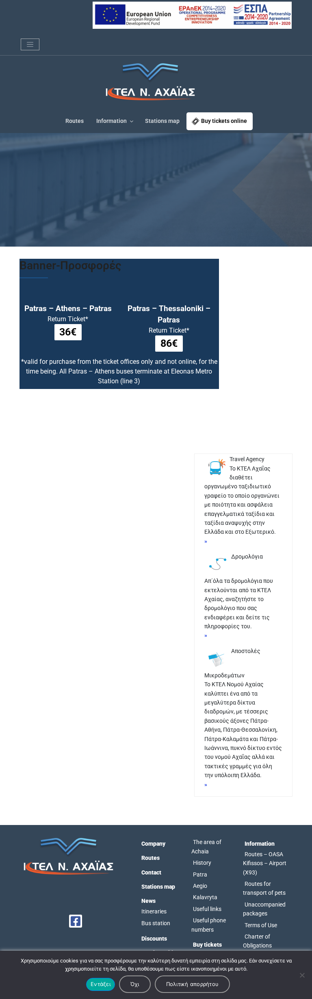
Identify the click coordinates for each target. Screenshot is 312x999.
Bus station (155, 923)
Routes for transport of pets (264, 888)
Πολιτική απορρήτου (192, 984)
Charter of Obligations (257, 941)
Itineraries (154, 911)
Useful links (207, 909)
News (148, 901)
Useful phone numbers (208, 924)
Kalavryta (205, 897)
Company (153, 843)
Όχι (134, 984)
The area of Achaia (206, 846)
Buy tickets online (224, 121)
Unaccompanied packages (264, 909)
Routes (74, 121)
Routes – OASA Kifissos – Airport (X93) (264, 863)
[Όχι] (302, 975)
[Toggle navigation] (30, 45)
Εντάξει (100, 984)
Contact (151, 872)
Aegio (200, 886)
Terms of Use (261, 925)
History (202, 862)
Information (111, 121)
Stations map (162, 121)
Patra (200, 874)
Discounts (154, 938)
